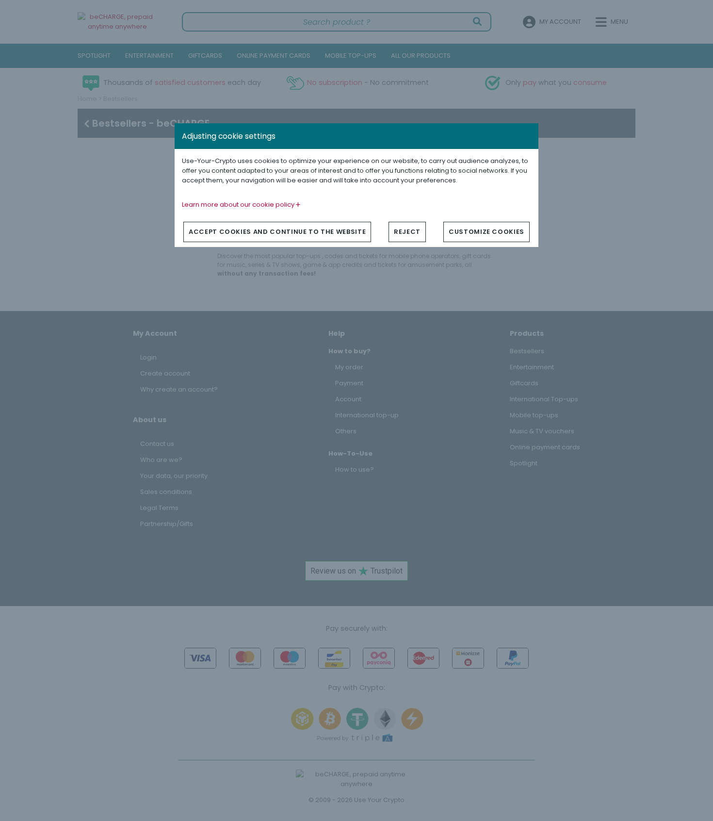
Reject (407, 231)
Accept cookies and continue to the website (277, 231)
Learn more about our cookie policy (239, 204)
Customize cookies (486, 231)
